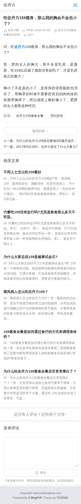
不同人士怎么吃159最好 (22, 172)
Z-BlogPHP (35, 497)
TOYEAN (62, 497)
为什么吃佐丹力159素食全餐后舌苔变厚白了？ (40, 371)
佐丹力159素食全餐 (29, 115)
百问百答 (57, 115)
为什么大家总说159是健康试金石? (31, 257)
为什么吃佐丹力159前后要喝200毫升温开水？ (48, 141)
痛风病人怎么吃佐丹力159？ (26, 292)
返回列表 (38, 131)
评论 (43, 472)
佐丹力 (9, 5)
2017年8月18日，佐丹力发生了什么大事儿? (46, 146)
